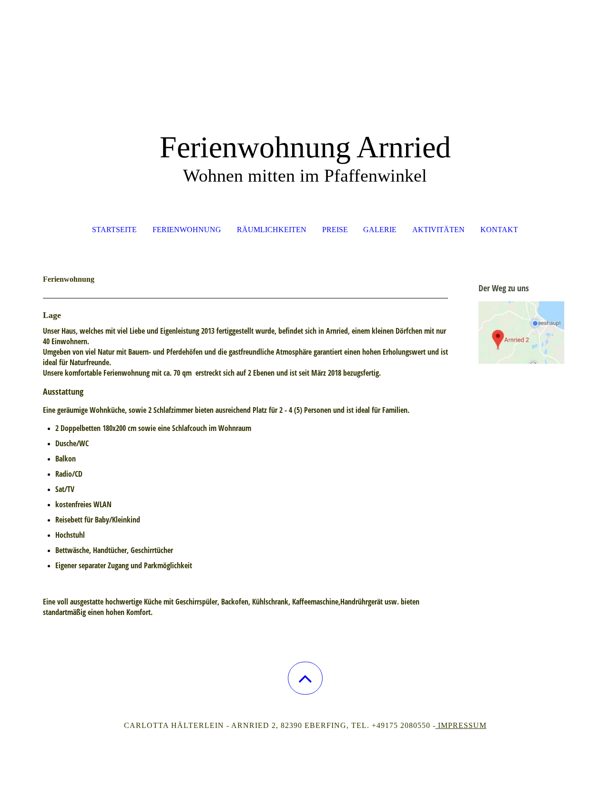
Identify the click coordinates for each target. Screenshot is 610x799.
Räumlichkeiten (271, 229)
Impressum (461, 725)
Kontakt (499, 229)
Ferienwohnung (186, 229)
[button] (305, 678)
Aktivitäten (438, 229)
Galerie (379, 229)
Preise (335, 229)
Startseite (114, 229)
